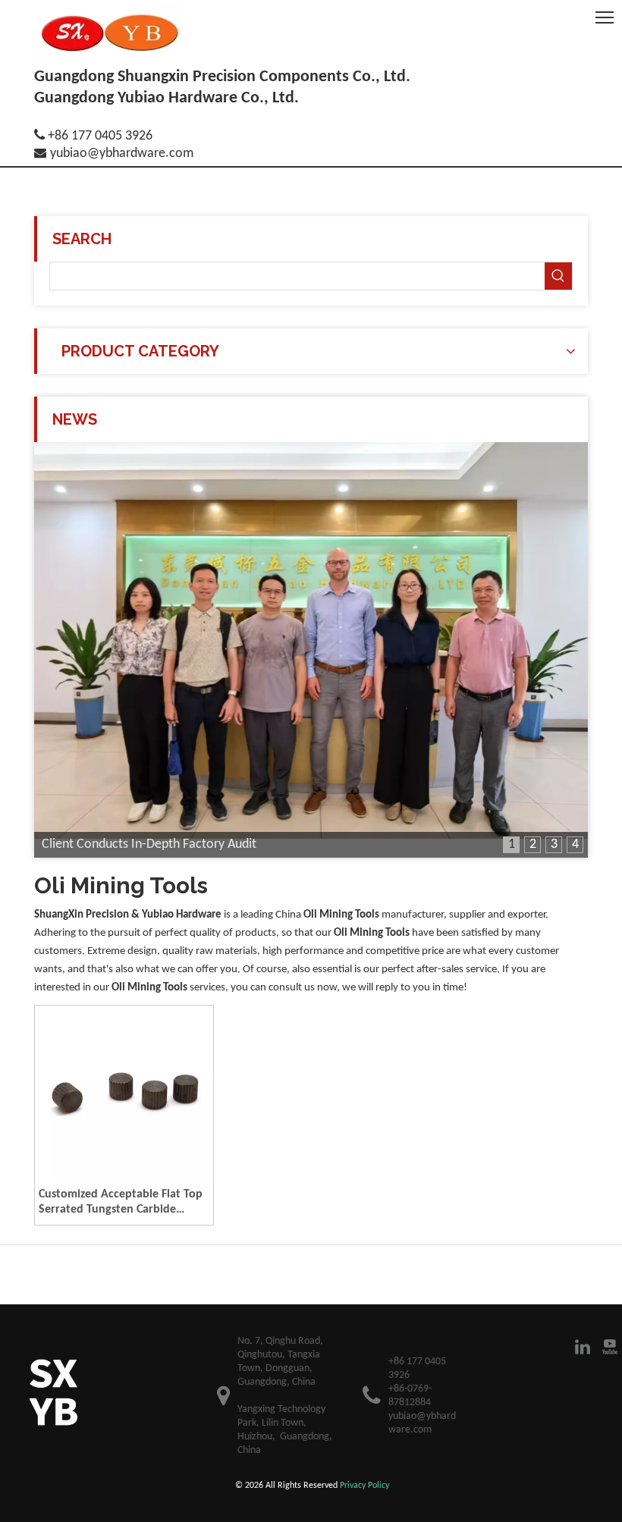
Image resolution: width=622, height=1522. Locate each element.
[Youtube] (610, 1347)
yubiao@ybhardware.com (121, 153)
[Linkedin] (582, 1347)
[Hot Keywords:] (558, 276)
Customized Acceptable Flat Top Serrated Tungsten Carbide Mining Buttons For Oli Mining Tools (121, 1202)
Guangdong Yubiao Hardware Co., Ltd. (166, 98)
